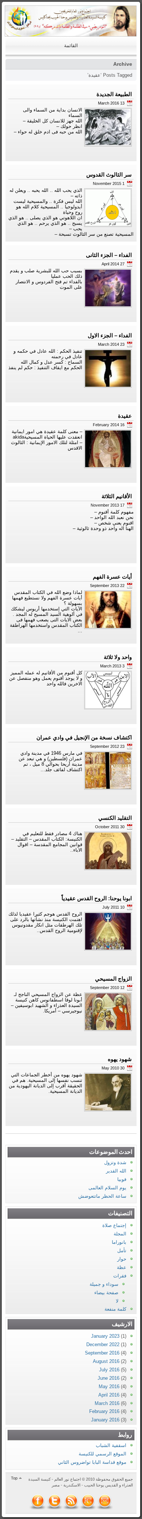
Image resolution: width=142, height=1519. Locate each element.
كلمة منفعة (115, 1309)
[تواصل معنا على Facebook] (38, 1500)
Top (14, 1478)
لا (117, 1301)
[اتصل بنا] (105, 1500)
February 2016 (104, 1411)
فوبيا (121, 1179)
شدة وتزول (115, 1162)
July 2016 (109, 1369)
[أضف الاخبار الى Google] (88, 1500)
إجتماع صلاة (114, 1225)
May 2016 (109, 1386)
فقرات (119, 1276)
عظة (121, 1267)
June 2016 (108, 1378)
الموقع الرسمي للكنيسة (102, 1454)
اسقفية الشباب (111, 1445)
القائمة (71, 45)
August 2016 (106, 1361)
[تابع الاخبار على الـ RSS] (71, 1500)
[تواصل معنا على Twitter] (54, 1500)
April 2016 (108, 1395)
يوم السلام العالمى (107, 1187)
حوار (121, 1259)
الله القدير (116, 1171)
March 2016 (107, 1403)
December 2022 (102, 1344)
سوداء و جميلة (104, 1284)
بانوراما (119, 1242)
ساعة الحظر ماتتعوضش (102, 1196)
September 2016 (102, 1353)
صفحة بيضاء (106, 1292)
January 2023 (105, 1336)
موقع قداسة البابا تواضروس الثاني (92, 1462)
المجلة (120, 1233)
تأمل (121, 1250)
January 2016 (105, 1420)
